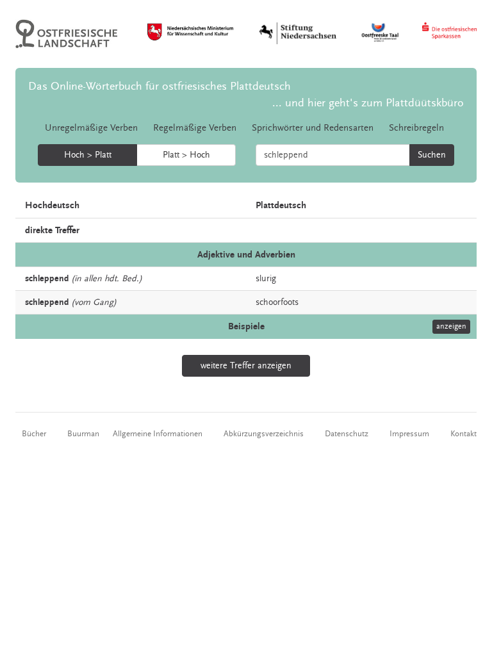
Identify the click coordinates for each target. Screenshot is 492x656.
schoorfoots (277, 302)
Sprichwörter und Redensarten (312, 127)
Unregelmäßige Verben (91, 127)
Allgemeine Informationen (157, 433)
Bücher (34, 433)
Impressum (409, 433)
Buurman (83, 433)
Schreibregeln (416, 127)
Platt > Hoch (186, 155)
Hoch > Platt (87, 155)
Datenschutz (346, 433)
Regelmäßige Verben (194, 127)
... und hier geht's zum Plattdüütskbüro (368, 103)
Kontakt (463, 433)
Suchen (432, 155)
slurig (266, 279)
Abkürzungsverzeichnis (264, 433)
